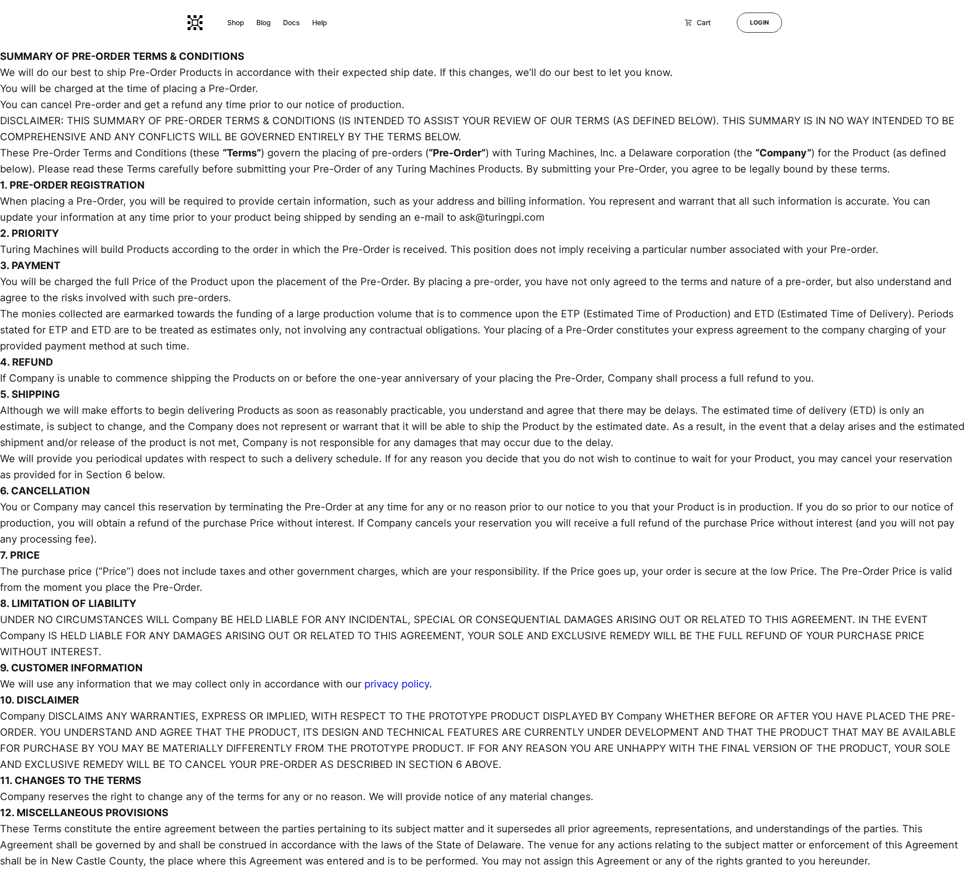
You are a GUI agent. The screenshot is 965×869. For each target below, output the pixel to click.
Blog (263, 22)
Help (319, 22)
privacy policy (396, 684)
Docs (291, 22)
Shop (235, 22)
